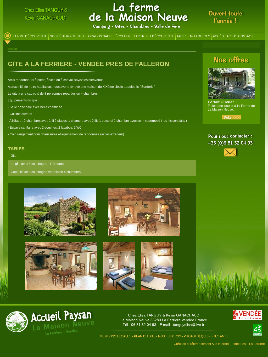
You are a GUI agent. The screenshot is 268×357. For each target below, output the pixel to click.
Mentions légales (115, 336)
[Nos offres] (231, 61)
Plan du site (144, 336)
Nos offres (200, 36)
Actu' (231, 36)
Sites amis (218, 336)
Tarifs (182, 36)
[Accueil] (139, 28)
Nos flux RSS (169, 336)
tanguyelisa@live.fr (188, 325)
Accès (218, 36)
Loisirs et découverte (154, 36)
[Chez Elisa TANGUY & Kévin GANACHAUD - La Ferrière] (50, 322)
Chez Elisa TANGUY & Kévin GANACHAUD (163, 315)
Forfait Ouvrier (221, 102)
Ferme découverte (30, 36)
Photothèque (196, 336)
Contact (245, 36)
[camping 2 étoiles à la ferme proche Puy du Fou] (7, 37)
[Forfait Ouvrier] (231, 118)
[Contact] (231, 145)
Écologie (123, 36)
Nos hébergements (67, 36)
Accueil (12, 48)
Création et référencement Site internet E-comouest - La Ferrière (219, 344)
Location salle (99, 36)
